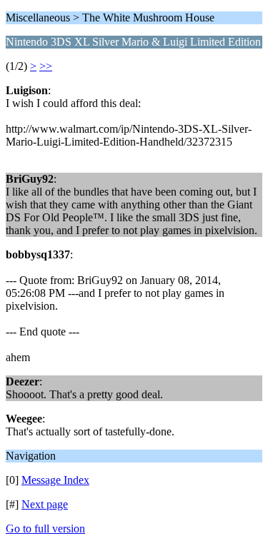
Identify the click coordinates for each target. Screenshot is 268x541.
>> (45, 66)
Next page (44, 504)
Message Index (55, 480)
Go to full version (45, 528)
